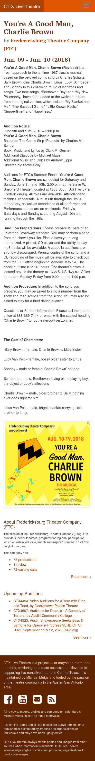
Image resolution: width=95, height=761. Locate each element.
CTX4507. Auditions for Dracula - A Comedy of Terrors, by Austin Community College (49, 613)
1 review (19, 564)
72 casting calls (25, 569)
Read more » (81, 576)
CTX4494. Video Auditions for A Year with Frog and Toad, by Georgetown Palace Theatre (49, 603)
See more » (82, 637)
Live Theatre (22, 6)
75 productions (24, 559)
